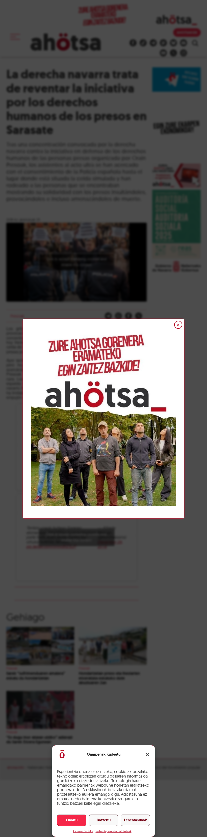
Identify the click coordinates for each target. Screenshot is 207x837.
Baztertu (104, 820)
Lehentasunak (135, 820)
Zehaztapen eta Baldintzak (114, 831)
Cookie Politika (83, 831)
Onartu (71, 820)
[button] (147, 754)
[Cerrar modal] (178, 325)
